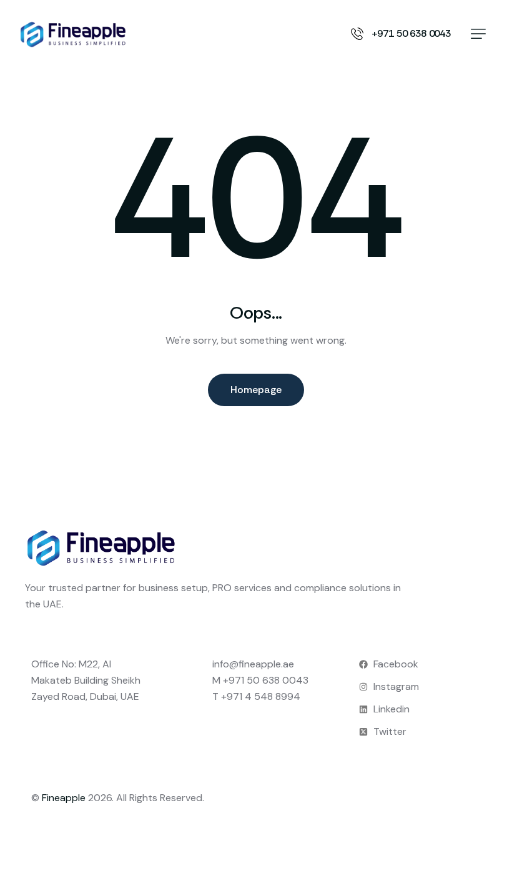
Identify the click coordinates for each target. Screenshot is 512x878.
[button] (478, 33)
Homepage (256, 389)
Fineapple (64, 797)
